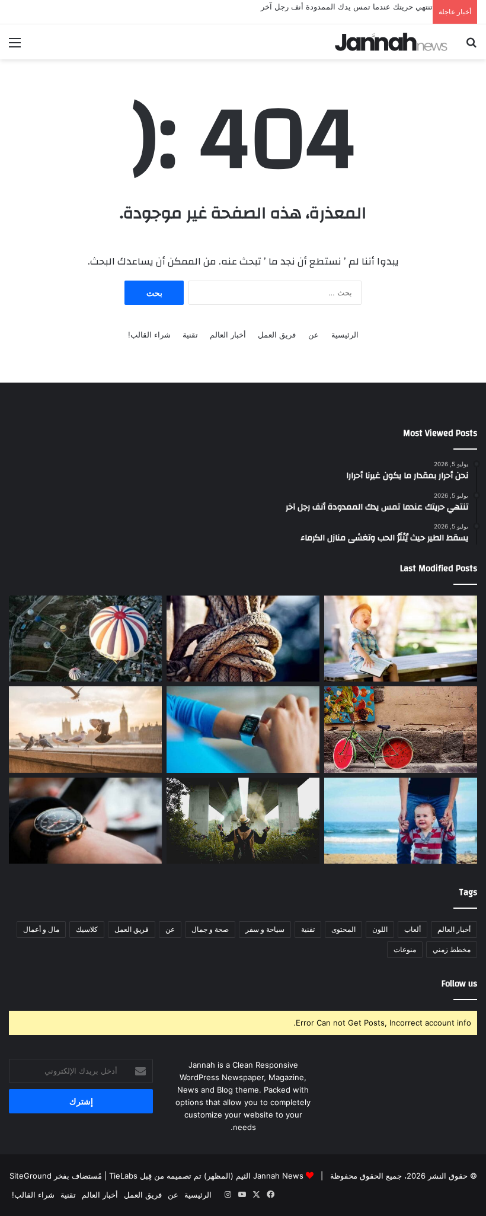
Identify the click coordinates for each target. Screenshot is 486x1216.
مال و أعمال (41, 929)
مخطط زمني (452, 949)
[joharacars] (391, 42)
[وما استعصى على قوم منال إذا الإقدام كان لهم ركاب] (243, 821)
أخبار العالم (228, 334)
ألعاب (412, 929)
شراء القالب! (149, 334)
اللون (380, 929)
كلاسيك (87, 929)
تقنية (190, 334)
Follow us (459, 984)
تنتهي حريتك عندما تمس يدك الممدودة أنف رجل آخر (347, 6)
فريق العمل (277, 334)
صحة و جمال (210, 929)
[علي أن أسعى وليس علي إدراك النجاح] (243, 729)
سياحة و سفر (264, 929)
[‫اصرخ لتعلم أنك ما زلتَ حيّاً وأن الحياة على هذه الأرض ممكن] (243, 639)
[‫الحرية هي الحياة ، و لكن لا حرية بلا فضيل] (85, 821)
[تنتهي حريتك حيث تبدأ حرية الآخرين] (400, 729)
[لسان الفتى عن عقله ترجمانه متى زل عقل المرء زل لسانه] (85, 639)
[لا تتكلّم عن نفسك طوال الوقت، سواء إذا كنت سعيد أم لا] (400, 639)
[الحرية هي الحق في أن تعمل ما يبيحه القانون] (400, 821)
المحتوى (343, 929)
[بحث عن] (471, 46)
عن (313, 334)
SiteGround (30, 1175)
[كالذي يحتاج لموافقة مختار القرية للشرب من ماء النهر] (85, 729)
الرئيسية (345, 334)
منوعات (405, 949)
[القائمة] (15, 46)
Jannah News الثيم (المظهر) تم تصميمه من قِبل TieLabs (206, 1175)
